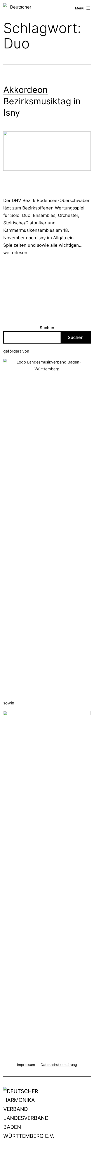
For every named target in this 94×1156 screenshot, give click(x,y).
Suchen (47, 327)
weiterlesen (15, 252)
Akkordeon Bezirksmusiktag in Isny (41, 101)
